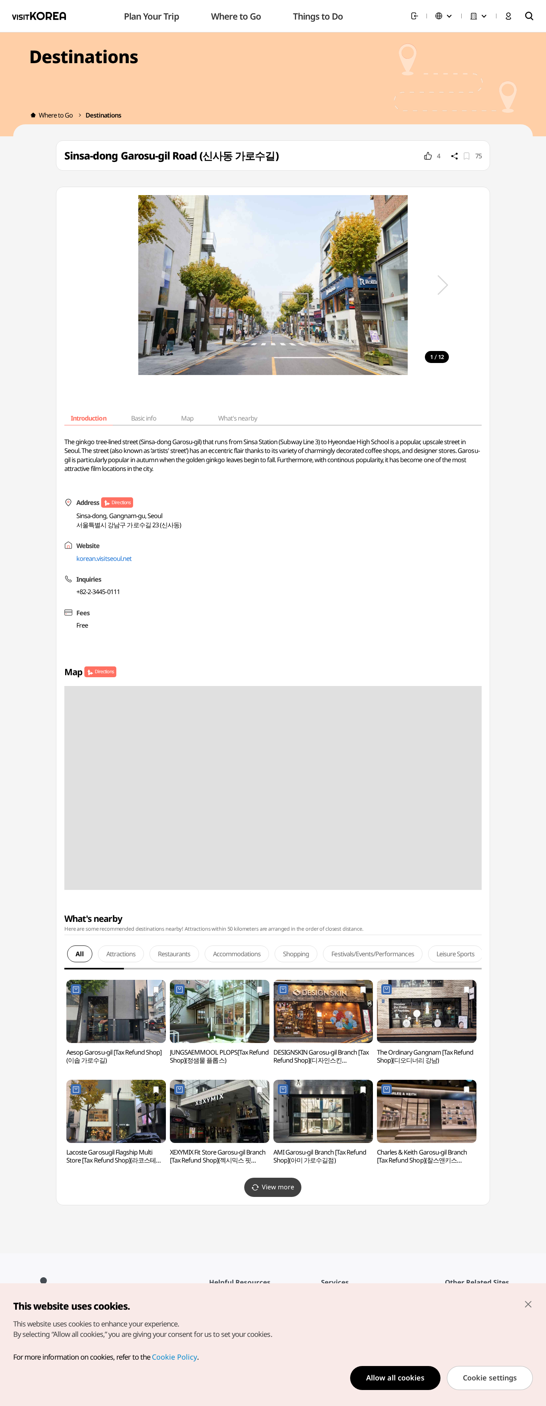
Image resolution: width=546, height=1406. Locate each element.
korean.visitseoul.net (104, 558)
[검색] (529, 16)
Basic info (143, 418)
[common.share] (454, 156)
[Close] (528, 1304)
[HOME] (33, 115)
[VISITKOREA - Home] (39, 16)
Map (187, 418)
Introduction (88, 418)
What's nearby (237, 418)
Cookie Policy (174, 1357)
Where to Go (56, 115)
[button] (443, 285)
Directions (121, 502)
